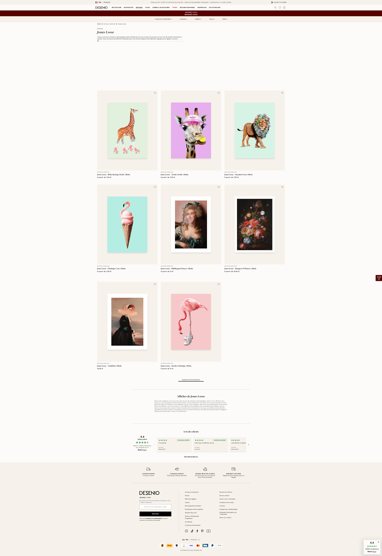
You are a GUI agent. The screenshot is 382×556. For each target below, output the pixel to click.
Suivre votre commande (227, 499)
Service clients (224, 495)
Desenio (197, 550)
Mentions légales (190, 499)
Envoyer (155, 514)
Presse (187, 495)
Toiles (147, 7)
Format (197, 19)
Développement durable (193, 506)
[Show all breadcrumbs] (99, 24)
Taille (211, 19)
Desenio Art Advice (226, 492)
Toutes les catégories (162, 19)
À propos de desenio (192, 492)
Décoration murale (187, 7)
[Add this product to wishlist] (155, 92)
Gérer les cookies (225, 517)
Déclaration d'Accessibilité (194, 509)
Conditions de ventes (227, 502)
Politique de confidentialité (228, 509)
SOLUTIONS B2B (214, 7)
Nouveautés (128, 7)
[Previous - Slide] (154, 444)
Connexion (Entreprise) (192, 525)
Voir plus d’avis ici (191, 457)
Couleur (183, 19)
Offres (174, 7)
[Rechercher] (275, 7)
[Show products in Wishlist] (280, 7)
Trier (224, 19)
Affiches (139, 7)
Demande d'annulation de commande (228, 513)
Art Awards (188, 522)
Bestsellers (116, 7)
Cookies (222, 506)
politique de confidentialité (153, 518)
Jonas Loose (122, 24)
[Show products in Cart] (284, 7)
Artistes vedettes (109, 24)
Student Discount (191, 513)
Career (187, 502)
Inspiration (202, 7)
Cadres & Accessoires (161, 7)
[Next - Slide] (248, 444)
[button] (372, 547)
